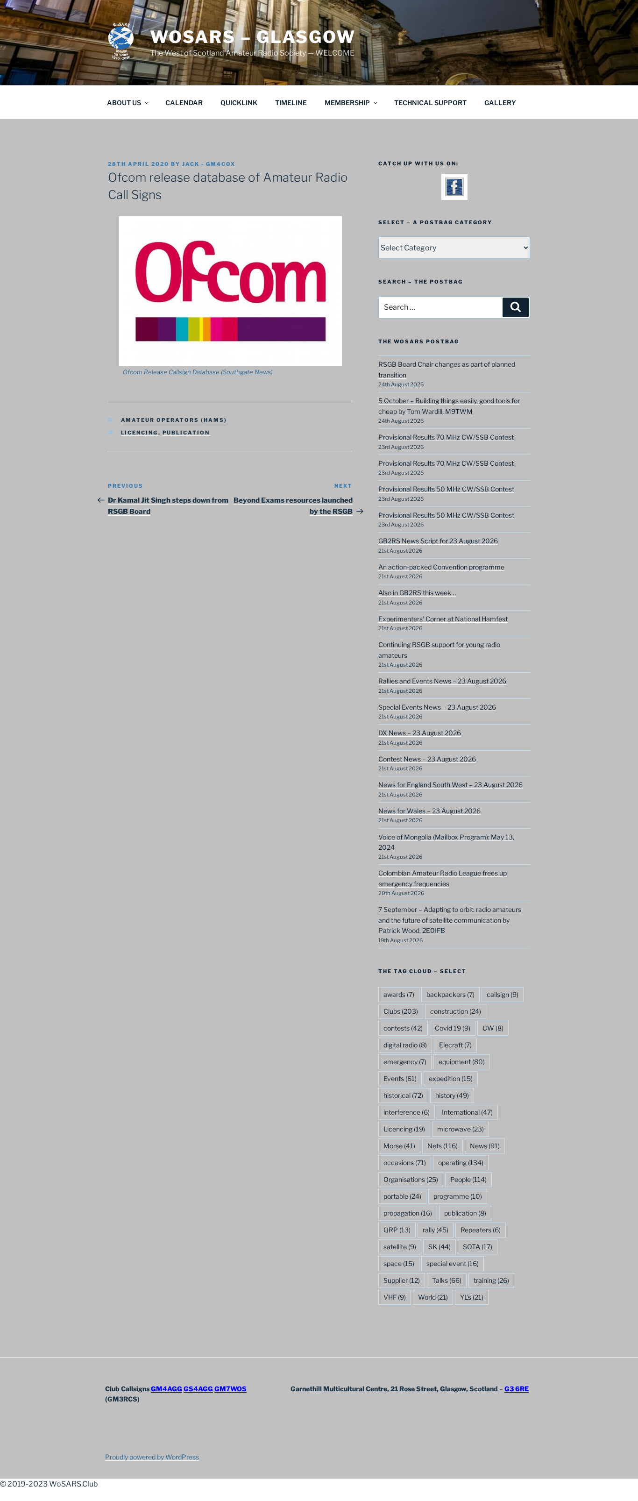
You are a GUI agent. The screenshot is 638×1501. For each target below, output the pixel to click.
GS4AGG (198, 1389)
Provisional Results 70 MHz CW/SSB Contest (446, 437)
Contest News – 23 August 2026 (427, 759)
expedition (451, 1078)
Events (400, 1078)
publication (186, 432)
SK (439, 1247)
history (452, 1095)
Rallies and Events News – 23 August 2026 (442, 681)
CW (492, 1028)
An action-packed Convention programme (441, 567)
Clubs (400, 1011)
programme (457, 1196)
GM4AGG (166, 1389)
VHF (394, 1297)
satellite (399, 1247)
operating (460, 1163)
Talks (446, 1280)
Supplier (401, 1280)
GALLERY (500, 103)
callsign (502, 994)
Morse (399, 1146)
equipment (462, 1062)
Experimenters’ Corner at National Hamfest (443, 619)
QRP (397, 1230)
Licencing (139, 432)
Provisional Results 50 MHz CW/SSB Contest (446, 489)
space (398, 1263)
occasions (404, 1163)
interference (406, 1112)
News (485, 1146)
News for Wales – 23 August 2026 (429, 811)
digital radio (405, 1045)
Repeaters (481, 1230)
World (433, 1297)
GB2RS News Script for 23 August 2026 (438, 541)
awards (398, 994)
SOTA (477, 1247)
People (468, 1179)
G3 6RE (516, 1389)
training (491, 1280)
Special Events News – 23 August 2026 (437, 707)
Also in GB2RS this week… (417, 593)
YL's (471, 1297)
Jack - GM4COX (208, 164)
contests (403, 1028)
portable (402, 1196)
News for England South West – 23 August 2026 (450, 785)
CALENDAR (184, 103)
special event (452, 1263)
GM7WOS (230, 1389)
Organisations (410, 1179)
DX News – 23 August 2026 (419, 733)
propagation (407, 1213)
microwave (460, 1129)
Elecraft (455, 1045)
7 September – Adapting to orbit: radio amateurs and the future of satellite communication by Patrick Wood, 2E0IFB (449, 919)
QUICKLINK (238, 103)
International (467, 1112)
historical (403, 1095)
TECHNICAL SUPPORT (430, 103)
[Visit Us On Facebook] (454, 194)
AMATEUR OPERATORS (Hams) (174, 420)
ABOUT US (124, 103)
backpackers (450, 994)
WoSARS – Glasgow (253, 37)
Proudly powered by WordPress (152, 1457)
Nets (442, 1146)
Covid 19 (452, 1028)
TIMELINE (291, 103)
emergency (404, 1062)
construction (455, 1011)
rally (435, 1230)
